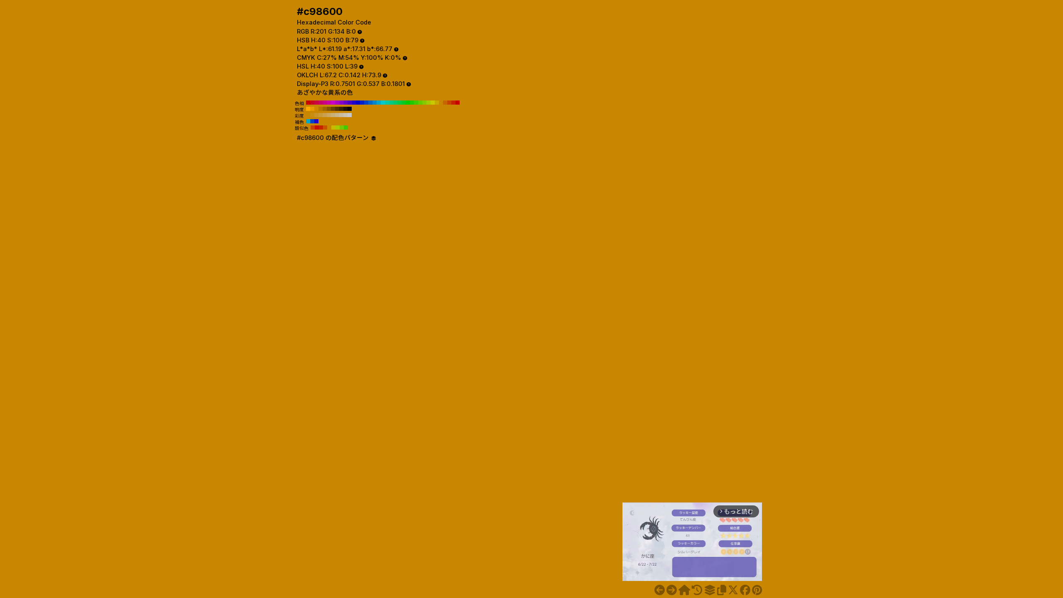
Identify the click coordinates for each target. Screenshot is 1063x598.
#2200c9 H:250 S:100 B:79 (354, 102)
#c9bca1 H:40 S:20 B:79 (341, 115)
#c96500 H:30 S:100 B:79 (445, 102)
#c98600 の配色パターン (333, 138)
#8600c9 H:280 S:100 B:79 (341, 102)
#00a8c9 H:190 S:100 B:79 (379, 102)
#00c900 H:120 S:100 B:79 (408, 102)
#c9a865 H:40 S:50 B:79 (329, 115)
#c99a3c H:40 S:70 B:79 (320, 115)
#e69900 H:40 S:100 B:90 (312, 109)
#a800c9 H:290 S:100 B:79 (337, 102)
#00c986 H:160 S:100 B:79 (391, 102)
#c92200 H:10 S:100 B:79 (453, 102)
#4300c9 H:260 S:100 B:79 (350, 102)
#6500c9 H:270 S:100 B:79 (345, 102)
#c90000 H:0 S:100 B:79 (458, 102)
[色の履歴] (697, 590)
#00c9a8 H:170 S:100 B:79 (387, 102)
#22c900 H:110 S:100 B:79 (412, 102)
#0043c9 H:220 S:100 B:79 (366, 102)
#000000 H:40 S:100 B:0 (350, 109)
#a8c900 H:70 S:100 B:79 (428, 102)
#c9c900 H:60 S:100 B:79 (433, 102)
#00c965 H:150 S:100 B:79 (395, 102)
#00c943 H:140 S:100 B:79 (399, 102)
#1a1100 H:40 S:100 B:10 (345, 109)
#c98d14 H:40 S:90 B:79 (312, 115)
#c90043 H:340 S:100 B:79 (316, 102)
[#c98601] (671, 590)
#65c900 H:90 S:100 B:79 (420, 102)
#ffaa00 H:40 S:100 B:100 (308, 109)
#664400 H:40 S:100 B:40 (333, 109)
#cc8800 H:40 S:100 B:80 (316, 109)
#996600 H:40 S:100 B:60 (325, 109)
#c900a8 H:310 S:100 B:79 (329, 102)
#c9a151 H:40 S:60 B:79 (325, 115)
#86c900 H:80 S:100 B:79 (424, 102)
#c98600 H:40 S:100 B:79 (441, 102)
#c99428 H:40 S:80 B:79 (316, 115)
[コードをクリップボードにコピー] (721, 590)
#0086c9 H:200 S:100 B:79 (374, 102)
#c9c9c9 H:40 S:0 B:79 (350, 115)
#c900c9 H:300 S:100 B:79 (333, 102)
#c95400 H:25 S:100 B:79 (325, 127)
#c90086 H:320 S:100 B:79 (325, 102)
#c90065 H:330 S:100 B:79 (320, 102)
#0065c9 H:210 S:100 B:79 (370, 102)
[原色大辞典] (684, 590)
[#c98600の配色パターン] (709, 590)
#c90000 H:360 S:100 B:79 (308, 102)
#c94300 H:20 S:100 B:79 (449, 102)
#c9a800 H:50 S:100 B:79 (437, 102)
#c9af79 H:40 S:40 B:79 (333, 115)
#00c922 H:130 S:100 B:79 (404, 102)
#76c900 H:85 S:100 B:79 (342, 127)
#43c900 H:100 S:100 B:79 (416, 102)
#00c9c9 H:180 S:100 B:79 (383, 102)
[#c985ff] (659, 590)
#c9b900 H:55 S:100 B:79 (333, 127)
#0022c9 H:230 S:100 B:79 (362, 102)
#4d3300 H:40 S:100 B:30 (337, 109)
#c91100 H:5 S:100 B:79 (317, 127)
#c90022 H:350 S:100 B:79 (312, 102)
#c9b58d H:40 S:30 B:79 (337, 115)
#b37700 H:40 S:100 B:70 (320, 109)
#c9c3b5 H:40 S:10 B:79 (345, 115)
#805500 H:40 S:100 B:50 (329, 109)
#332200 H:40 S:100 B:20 (341, 109)
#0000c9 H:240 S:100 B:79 (358, 102)
